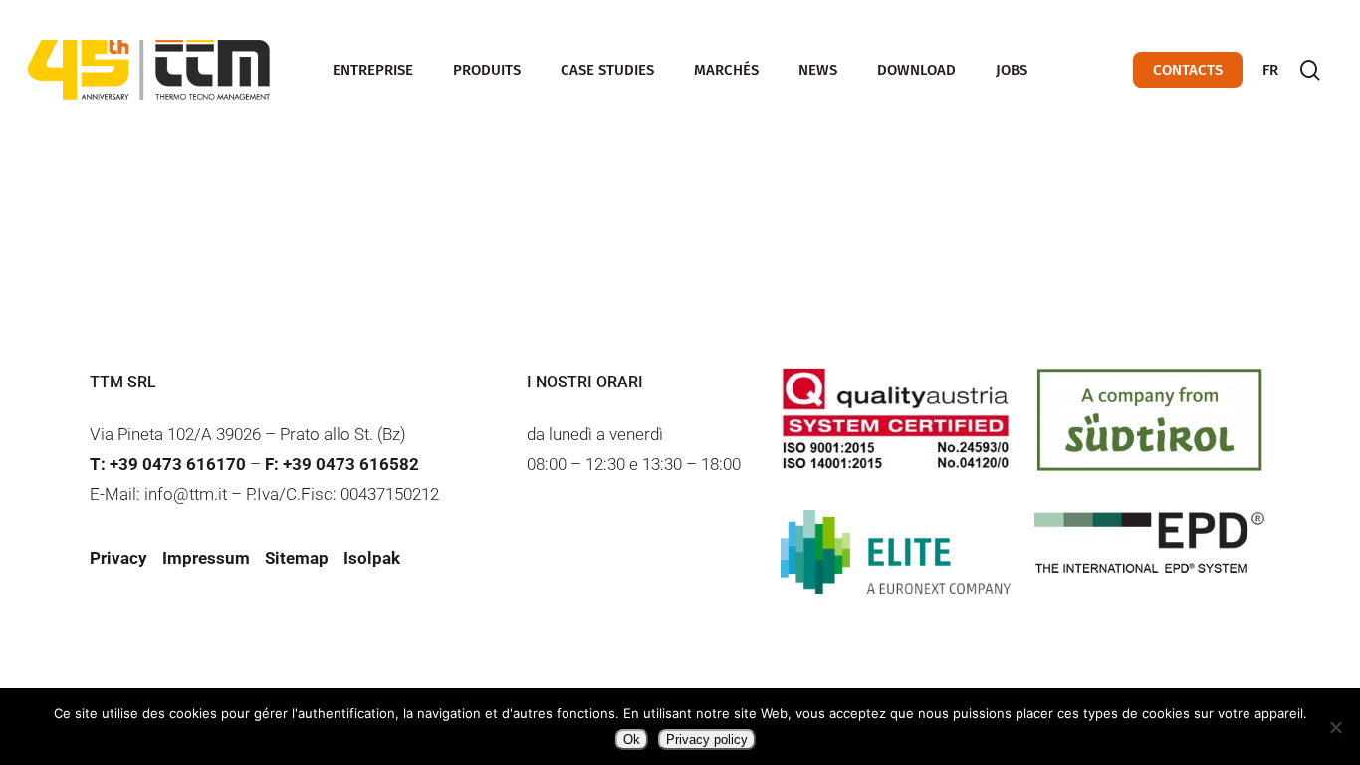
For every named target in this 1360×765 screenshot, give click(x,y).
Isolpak (371, 558)
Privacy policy (707, 739)
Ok (631, 739)
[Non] (1335, 727)
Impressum (206, 558)
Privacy (118, 558)
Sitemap (297, 558)
